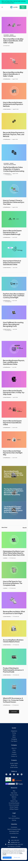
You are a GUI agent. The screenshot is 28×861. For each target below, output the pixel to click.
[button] (2, 7)
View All (24, 527)
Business (11, 163)
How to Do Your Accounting (10, 36)
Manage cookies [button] (17, 857)
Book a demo (23, 7)
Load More (14, 711)
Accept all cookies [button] (7, 857)
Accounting (6, 163)
